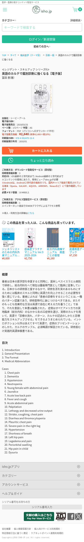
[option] (11, 244)
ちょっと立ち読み (42, 160)
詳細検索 (75, 20)
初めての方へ (41, 46)
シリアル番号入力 (42, 507)
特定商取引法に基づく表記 (15, 533)
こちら (31, 213)
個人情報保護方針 (22, 528)
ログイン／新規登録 (42, 39)
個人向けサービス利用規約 (47, 528)
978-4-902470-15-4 (25, 137)
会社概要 (6, 528)
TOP (4, 55)
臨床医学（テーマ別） (31, 55)
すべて (13, 55)
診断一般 (50, 55)
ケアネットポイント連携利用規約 (47, 533)
